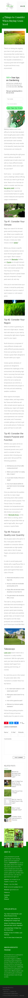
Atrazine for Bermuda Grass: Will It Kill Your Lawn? (16, 774)
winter (16, 243)
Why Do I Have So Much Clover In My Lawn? (17, 801)
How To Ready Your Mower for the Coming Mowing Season (17, 783)
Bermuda (15, 259)
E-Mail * (13, 732)
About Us (5, 991)
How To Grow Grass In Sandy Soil (13, 937)
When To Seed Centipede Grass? (17, 809)
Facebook (6, 895)
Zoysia (9, 262)
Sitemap (22, 995)
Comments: (7, 739)
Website (21, 732)
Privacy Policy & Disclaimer (10, 995)
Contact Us (13, 991)
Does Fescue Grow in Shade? (17, 792)
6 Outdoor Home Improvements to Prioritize (17, 818)
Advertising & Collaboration (10, 993)
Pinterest (6, 899)
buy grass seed (9, 188)
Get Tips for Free (14, 108)
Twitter (6, 897)
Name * (6, 732)
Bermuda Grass (14, 515)
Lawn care (7, 653)
